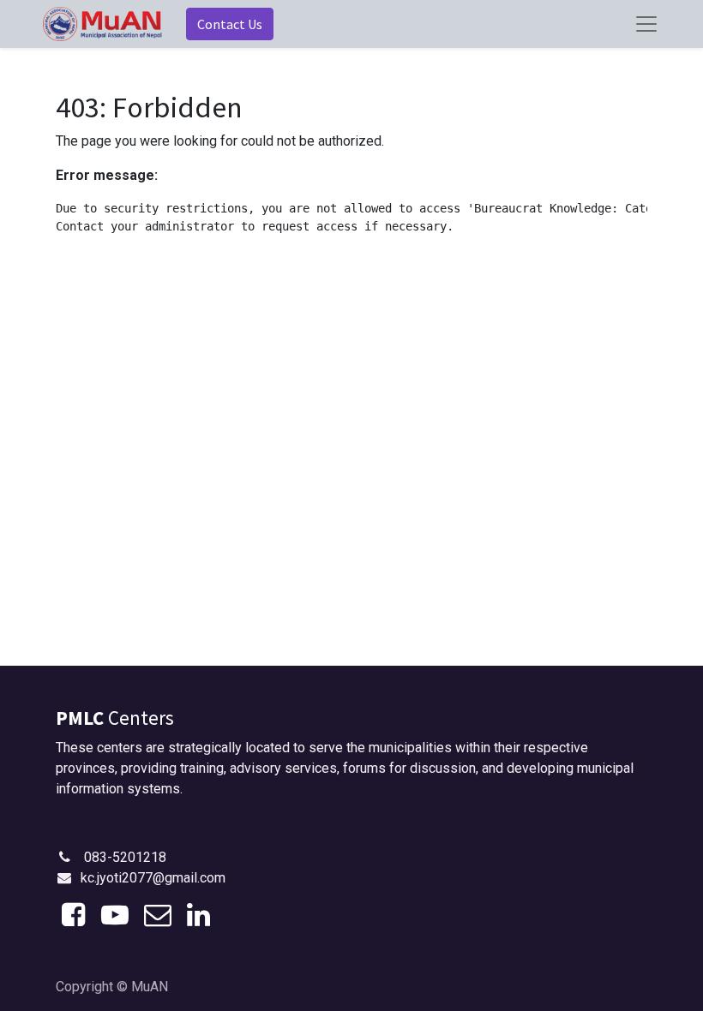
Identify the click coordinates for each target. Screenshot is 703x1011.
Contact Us (229, 24)
